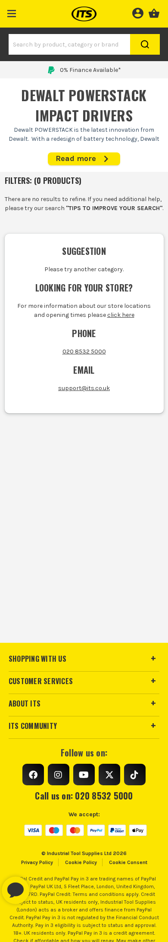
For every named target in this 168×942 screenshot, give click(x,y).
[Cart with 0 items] (154, 12)
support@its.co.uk (84, 388)
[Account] (137, 12)
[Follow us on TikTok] (135, 774)
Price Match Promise (90, 70)
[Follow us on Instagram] (58, 774)
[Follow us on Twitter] (109, 774)
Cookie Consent (128, 862)
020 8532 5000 (84, 351)
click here (120, 315)
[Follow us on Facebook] (33, 774)
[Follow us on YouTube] (84, 774)
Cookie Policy (81, 862)
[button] (12, 12)
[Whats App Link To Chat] (43, 886)
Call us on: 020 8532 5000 (84, 795)
